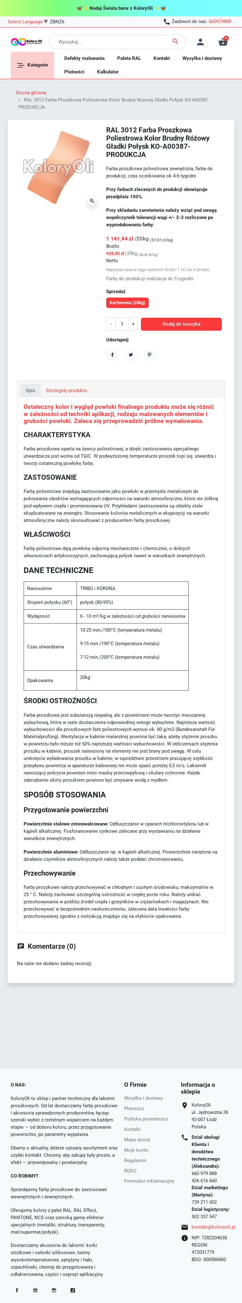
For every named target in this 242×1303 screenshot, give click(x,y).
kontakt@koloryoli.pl (213, 1227)
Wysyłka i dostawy (143, 1098)
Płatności (134, 1108)
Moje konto (136, 1150)
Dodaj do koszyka (181, 324)
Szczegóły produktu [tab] (66, 390)
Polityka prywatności (146, 1119)
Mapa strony (137, 1140)
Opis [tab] (30, 390)
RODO (130, 1171)
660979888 (220, 21)
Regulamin (135, 1160)
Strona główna (31, 93)
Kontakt (132, 1129)
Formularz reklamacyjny (149, 1181)
